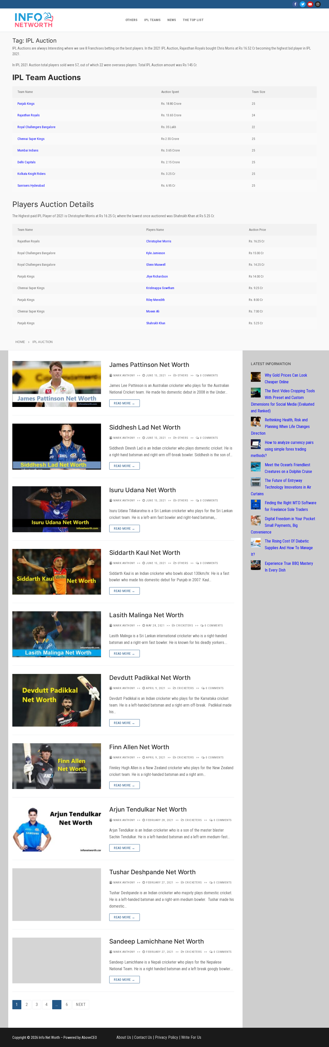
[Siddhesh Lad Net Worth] (56, 447)
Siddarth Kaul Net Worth (144, 552)
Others (182, 375)
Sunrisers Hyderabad (31, 185)
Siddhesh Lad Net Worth (144, 427)
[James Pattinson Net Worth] (56, 384)
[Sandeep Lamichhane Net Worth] (56, 961)
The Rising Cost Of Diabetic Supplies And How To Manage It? (282, 548)
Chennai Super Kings (30, 139)
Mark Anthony (124, 375)
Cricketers (184, 625)
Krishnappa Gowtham (160, 288)
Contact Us (143, 1037)
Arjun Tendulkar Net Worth (148, 809)
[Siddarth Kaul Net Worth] (56, 572)
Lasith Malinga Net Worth (146, 615)
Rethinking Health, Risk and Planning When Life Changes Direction (280, 426)
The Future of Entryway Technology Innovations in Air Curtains (281, 487)
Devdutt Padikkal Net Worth (149, 677)
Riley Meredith (155, 300)
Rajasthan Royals (28, 115)
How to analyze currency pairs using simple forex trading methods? (282, 449)
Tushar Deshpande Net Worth (152, 872)
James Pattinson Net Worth (149, 364)
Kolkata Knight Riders (31, 174)
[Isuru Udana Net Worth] (56, 509)
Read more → (124, 403)
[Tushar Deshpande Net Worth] (56, 894)
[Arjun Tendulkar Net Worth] (56, 829)
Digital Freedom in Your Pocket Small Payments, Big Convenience (283, 525)
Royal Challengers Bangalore (36, 127)
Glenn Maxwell (156, 264)
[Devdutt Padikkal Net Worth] (56, 700)
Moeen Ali (152, 311)
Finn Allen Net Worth (139, 747)
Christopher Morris (158, 241)
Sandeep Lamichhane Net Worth (156, 941)
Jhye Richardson (157, 276)
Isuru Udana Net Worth (142, 490)
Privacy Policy (166, 1037)
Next (81, 1004)
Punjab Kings (25, 104)
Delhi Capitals (26, 162)
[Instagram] (318, 4)
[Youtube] (310, 4)
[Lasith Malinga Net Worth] (56, 634)
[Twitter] (303, 4)
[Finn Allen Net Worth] (56, 766)
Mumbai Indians (27, 150)
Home (20, 342)
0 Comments (208, 375)
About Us (123, 1037)
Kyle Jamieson (155, 253)
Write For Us (191, 1037)
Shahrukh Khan (155, 323)
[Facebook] (295, 4)
